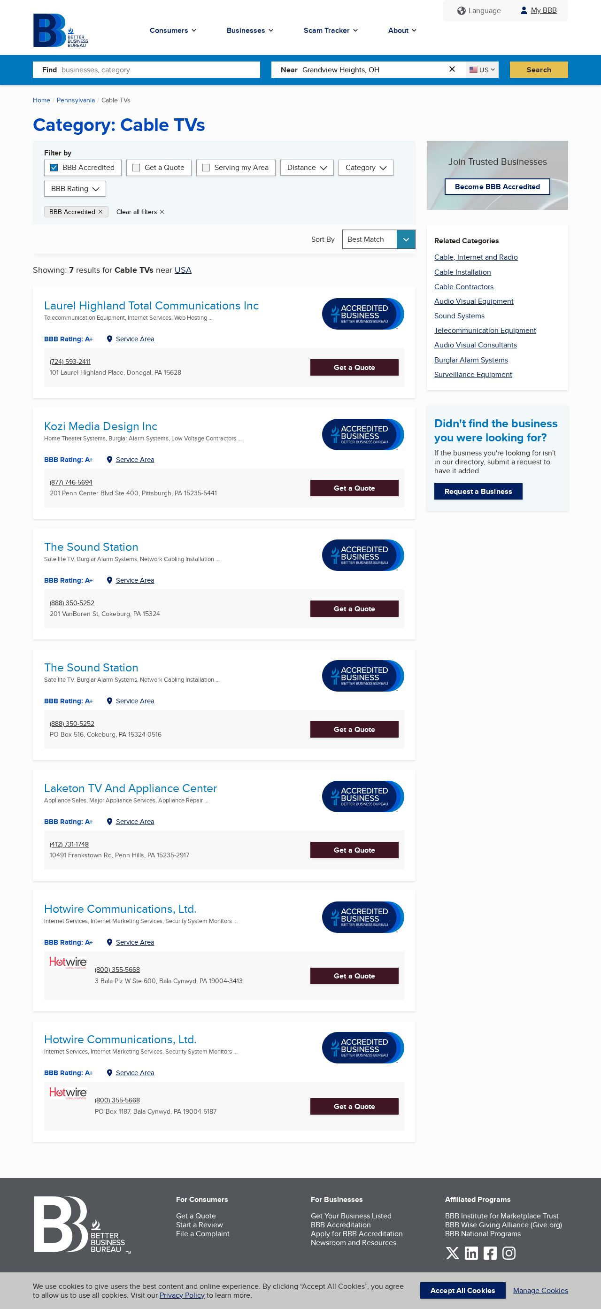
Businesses (246, 30)
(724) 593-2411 (70, 362)
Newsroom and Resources (353, 1242)
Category (361, 167)
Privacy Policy (182, 1295)
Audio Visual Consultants (475, 344)
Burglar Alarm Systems (471, 359)
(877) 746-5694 (71, 482)
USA (183, 270)
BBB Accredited (88, 167)
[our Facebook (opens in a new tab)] (490, 1258)
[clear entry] (455, 70)
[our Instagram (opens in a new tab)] (508, 1258)
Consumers (169, 30)
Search (539, 69)
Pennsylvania (76, 100)
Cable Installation (462, 272)
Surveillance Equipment (473, 374)
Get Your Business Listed (351, 1215)
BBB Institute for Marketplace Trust (502, 1215)
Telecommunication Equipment (485, 330)
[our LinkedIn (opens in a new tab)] (471, 1258)
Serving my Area (242, 167)
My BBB (544, 10)
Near (289, 69)
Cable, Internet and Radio (476, 257)
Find (49, 69)
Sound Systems (459, 315)
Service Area (135, 339)
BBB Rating (69, 188)
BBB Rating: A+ (68, 580)
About (398, 30)
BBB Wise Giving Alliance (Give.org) (503, 1224)
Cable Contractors (463, 286)
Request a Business (478, 491)
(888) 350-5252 (72, 603)
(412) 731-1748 (69, 844)
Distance (301, 167)
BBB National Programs (483, 1233)
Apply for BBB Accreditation (357, 1233)
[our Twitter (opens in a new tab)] (452, 1258)
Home (41, 100)
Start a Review (199, 1224)
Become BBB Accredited (497, 186)
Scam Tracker (327, 30)
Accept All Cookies (463, 1290)
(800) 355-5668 (117, 970)
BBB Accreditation (341, 1224)
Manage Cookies (540, 1290)
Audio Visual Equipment (474, 301)
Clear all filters (136, 211)
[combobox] (161, 69)
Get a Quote (165, 167)
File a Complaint (203, 1233)
